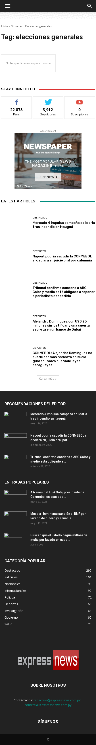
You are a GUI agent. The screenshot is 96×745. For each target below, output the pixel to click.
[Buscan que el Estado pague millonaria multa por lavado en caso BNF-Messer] (13, 541)
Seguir (48, 100)
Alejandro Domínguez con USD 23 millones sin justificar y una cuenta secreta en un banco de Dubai (61, 325)
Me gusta (16, 100)
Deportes (39, 251)
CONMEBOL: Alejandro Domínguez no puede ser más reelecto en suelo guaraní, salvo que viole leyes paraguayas (62, 359)
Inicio (4, 26)
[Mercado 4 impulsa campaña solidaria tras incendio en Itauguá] (15, 222)
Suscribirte (79, 100)
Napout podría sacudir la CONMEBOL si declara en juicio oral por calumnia (62, 258)
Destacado (40, 217)
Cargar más (46, 378)
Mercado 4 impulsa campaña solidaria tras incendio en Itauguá (64, 225)
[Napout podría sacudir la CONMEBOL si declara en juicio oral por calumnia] (15, 256)
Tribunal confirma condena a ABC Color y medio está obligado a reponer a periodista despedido (64, 292)
